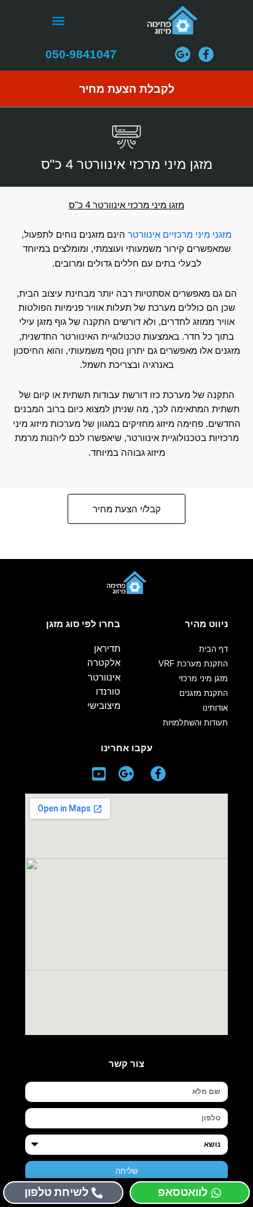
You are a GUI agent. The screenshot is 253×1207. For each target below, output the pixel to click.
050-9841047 (81, 54)
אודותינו (215, 708)
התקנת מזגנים (203, 693)
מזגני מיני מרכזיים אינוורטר (180, 235)
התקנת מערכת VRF (193, 663)
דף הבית (213, 649)
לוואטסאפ (183, 1192)
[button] (58, 20)
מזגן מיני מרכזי (203, 678)
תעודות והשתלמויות (195, 722)
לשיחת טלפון (56, 1192)
